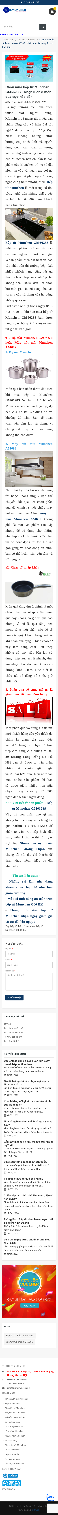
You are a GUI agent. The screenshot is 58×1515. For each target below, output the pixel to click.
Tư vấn (7, 1024)
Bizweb (36, 1510)
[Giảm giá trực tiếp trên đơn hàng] (29, 711)
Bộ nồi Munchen (12, 1422)
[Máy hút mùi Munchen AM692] (29, 469)
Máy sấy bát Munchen (15, 1436)
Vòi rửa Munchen (13, 1450)
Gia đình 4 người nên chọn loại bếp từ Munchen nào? (26, 1082)
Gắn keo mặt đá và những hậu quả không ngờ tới (29, 1143)
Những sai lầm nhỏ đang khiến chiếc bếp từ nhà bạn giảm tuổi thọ (29, 887)
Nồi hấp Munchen (13, 1459)
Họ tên (9, 948)
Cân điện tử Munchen (14, 1463)
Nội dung (10, 971)
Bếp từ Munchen (12, 1403)
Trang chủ (8, 39)
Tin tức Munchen (26, 39)
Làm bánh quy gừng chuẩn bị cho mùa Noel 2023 (27, 1241)
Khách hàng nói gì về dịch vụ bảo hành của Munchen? (27, 1102)
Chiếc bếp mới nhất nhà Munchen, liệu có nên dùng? (28, 1197)
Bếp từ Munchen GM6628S (19, 1342)
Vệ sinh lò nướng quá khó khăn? (23, 1178)
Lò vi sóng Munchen (14, 1431)
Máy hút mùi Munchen (15, 1413)
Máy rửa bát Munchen (15, 1417)
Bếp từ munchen (26, 926)
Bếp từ (13, 926)
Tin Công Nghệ (11, 1041)
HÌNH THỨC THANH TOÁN (29, 2)
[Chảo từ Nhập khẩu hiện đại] (29, 587)
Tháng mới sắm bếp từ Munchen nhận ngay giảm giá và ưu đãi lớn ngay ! (29, 916)
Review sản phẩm (13, 1037)
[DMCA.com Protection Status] (11, 1483)
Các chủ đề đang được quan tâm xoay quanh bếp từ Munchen (27, 1062)
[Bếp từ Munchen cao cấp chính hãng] (29, 224)
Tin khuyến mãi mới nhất (16, 1399)
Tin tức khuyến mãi (14, 1028)
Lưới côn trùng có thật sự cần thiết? (25, 1162)
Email (8, 960)
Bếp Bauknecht (12, 1454)
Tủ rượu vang (11, 1440)
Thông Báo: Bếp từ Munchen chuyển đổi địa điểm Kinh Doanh (28, 1220)
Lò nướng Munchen (14, 1426)
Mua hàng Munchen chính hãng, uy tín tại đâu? (28, 1123)
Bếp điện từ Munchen (15, 1408)
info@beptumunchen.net (18, 1388)
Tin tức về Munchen (14, 1032)
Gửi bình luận (14, 997)
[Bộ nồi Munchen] (29, 370)
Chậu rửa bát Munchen (15, 1445)
